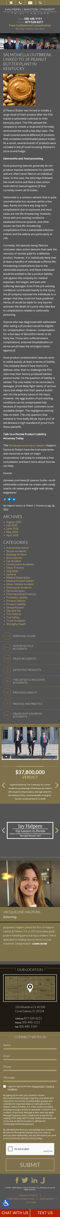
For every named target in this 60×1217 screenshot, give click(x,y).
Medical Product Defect (20, 581)
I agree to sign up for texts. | (31, 1088)
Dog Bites (12, 571)
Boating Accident (16, 554)
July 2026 (11, 525)
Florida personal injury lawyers (27, 445)
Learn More (19, 955)
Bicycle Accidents (16, 551)
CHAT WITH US (15, 1213)
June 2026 (12, 528)
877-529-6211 (34, 22)
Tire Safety (13, 617)
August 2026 (13, 522)
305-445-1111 (33, 19)
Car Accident (13, 561)
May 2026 (12, 532)
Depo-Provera (15, 567)
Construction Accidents (20, 564)
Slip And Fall (13, 610)
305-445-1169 (28, 1026)
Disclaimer (47, 1198)
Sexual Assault (15, 607)
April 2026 (12, 535)
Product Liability (16, 604)
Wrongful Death (16, 624)
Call (20, 2)
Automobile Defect (17, 548)
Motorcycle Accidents (19, 587)
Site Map (31, 1202)
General (11, 574)
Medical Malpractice (18, 577)
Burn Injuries (14, 558)
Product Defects (16, 601)
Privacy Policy (38, 1086)
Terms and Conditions (20, 1198)
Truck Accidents (15, 620)
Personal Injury (15, 591)
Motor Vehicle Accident (20, 584)
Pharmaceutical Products (21, 594)
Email (30, 2)
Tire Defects (13, 614)
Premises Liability (16, 597)
